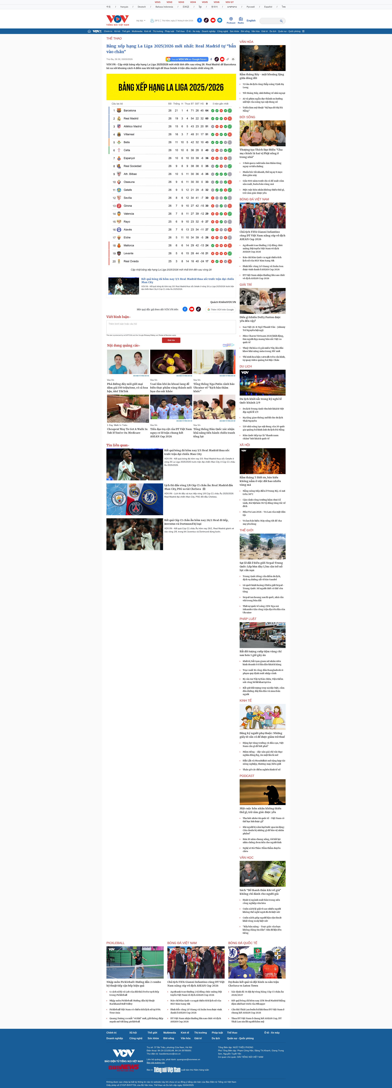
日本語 (186, 7)
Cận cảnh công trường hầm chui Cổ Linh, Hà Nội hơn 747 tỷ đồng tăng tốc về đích (264, 503)
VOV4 (193, 2)
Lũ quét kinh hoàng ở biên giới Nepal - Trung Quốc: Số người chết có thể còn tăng (263, 588)
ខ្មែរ (200, 7)
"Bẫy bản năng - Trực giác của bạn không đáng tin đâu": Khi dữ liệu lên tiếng (262, 929)
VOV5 (205, 2)
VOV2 (169, 2)
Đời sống (245, 31)
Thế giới (126, 31)
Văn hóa (255, 31)
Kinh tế (147, 31)
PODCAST (247, 776)
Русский (251, 7)
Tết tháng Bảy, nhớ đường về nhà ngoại (264, 93)
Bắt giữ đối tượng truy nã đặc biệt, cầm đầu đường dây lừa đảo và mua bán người (263, 691)
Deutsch (142, 7)
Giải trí (264, 31)
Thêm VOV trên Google (222, 309)
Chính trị (108, 31)
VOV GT (230, 2)
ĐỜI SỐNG (247, 117)
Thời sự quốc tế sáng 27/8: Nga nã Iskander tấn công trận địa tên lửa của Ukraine (264, 609)
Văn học (246, 857)
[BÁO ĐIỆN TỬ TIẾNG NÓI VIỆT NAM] (117, 20)
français (124, 7)
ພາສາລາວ (232, 7)
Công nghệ (222, 31)
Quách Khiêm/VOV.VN (223, 302)
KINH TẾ (246, 700)
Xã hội (117, 31)
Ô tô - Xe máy (193, 31)
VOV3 (181, 2)
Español (268, 7)
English (251, 20)
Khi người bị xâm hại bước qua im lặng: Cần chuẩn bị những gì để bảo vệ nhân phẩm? (264, 830)
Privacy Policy (149, 335)
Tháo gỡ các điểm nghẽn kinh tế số (261, 769)
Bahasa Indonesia (164, 7)
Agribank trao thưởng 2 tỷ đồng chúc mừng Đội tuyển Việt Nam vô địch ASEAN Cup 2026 (263, 248)
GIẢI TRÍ (246, 284)
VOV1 (157, 2)
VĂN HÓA (246, 41)
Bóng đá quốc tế (242, 943)
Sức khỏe (234, 31)
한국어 (214, 7)
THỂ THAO (114, 38)
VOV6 (216, 2)
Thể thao (180, 31)
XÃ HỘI (245, 445)
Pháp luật (169, 31)
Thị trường (158, 31)
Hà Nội (140, 20)
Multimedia (137, 31)
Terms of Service (165, 335)
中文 (108, 7)
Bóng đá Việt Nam (254, 199)
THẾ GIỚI (246, 530)
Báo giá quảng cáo (156, 1062)
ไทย (284, 7)
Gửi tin (171, 340)
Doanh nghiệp (208, 31)
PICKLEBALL (115, 943)
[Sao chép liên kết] (227, 59)
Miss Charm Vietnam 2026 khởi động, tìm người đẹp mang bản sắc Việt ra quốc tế (263, 339)
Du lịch (273, 31)
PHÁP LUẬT (248, 619)
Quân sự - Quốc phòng (289, 31)
